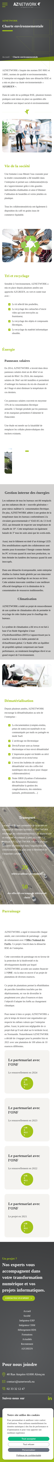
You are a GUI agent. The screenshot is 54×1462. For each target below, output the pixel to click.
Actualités (27, 1339)
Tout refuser (28, 1444)
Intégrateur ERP (27, 1320)
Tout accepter (29, 1439)
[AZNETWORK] (27, 5)
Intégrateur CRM (27, 1325)
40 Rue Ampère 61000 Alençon (26, 1374)
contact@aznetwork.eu (20, 1381)
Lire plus (26, 1083)
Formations (27, 1334)
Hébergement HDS (27, 1330)
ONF (10, 972)
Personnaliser (28, 1450)
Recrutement (27, 1344)
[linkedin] (50, 1398)
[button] (46, 461)
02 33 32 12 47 (16, 1388)
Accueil (5, 57)
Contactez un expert (17, 1298)
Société (27, 1316)
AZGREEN (8, 86)
